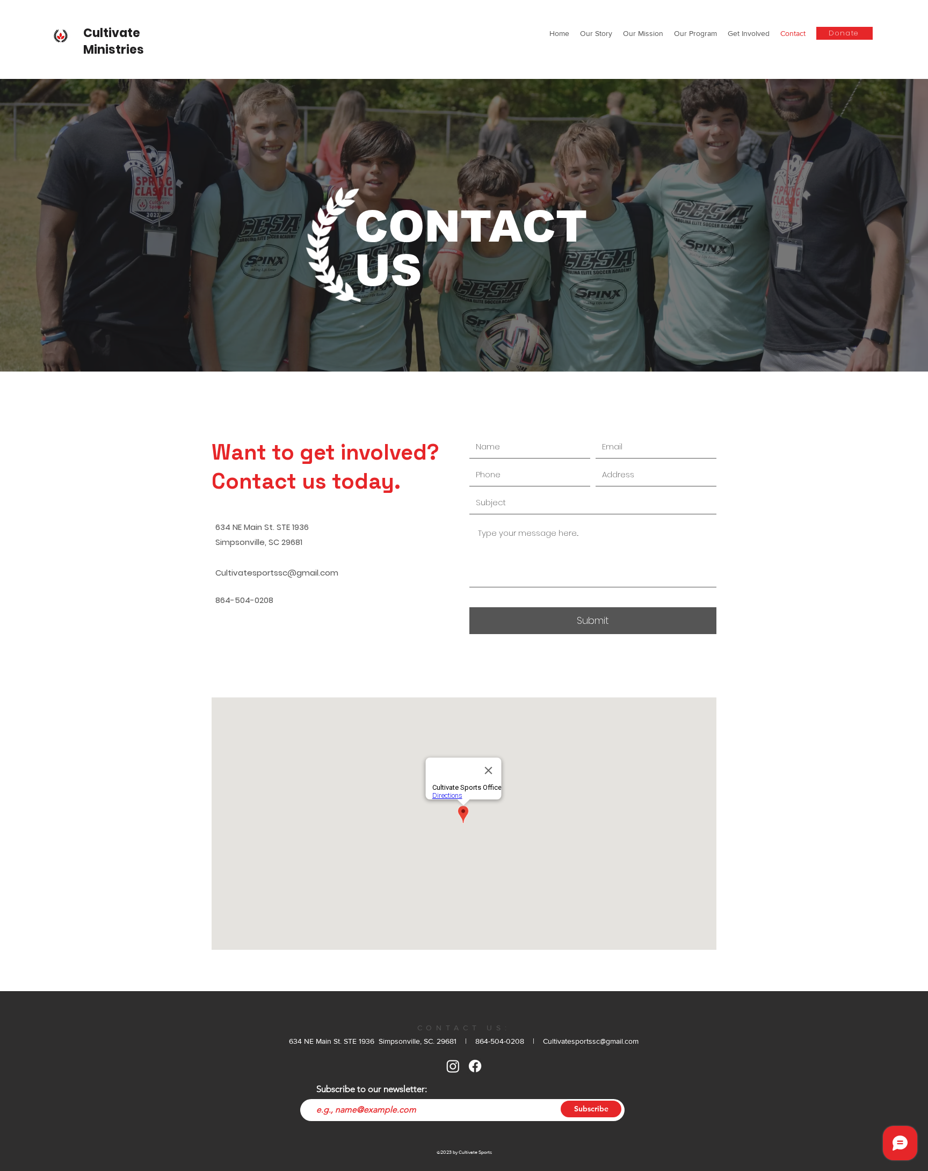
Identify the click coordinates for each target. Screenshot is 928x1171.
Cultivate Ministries (113, 41)
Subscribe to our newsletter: (371, 1089)
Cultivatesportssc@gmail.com (276, 572)
